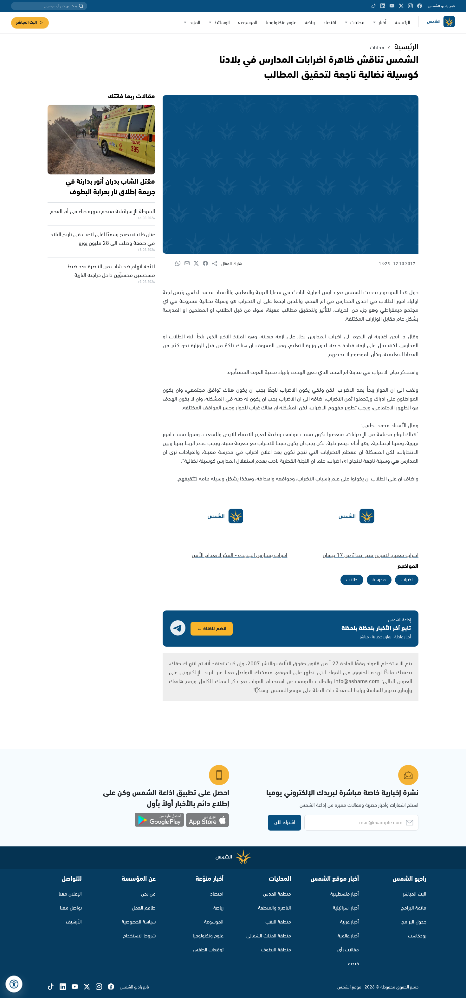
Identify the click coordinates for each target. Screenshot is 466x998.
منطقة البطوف (276, 950)
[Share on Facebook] (207, 263)
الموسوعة (247, 22)
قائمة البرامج (413, 908)
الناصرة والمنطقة (274, 908)
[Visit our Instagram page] (410, 6)
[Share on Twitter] (198, 263)
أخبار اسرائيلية (346, 908)
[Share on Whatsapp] (179, 263)
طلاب (352, 580)
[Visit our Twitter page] (401, 6)
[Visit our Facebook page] (419, 6)
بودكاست (417, 936)
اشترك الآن (284, 822)
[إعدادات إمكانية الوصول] (14, 984)
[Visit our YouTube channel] (392, 6)
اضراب (407, 580)
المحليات (280, 879)
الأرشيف (74, 922)
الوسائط (222, 22)
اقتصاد (329, 22)
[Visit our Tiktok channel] (373, 6)
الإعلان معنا (70, 894)
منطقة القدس (277, 894)
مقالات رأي (348, 950)
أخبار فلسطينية (344, 894)
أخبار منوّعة (209, 879)
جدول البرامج (413, 922)
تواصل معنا (71, 908)
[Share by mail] (189, 263)
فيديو (353, 964)
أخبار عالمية (348, 936)
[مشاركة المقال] (216, 264)
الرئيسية (402, 22)
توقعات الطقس (208, 950)
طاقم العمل (144, 908)
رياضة (310, 22)
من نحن (148, 894)
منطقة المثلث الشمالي (268, 936)
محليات (357, 22)
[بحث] (81, 6)
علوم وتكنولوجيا (281, 22)
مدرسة (379, 580)
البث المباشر (26, 23)
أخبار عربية (349, 922)
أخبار (382, 22)
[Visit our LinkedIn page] (382, 6)
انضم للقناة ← (211, 628)
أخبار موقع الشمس (335, 879)
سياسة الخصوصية (139, 922)
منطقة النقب (278, 922)
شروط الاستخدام (139, 936)
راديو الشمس (409, 879)
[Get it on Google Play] (159, 820)
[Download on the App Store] (207, 820)
